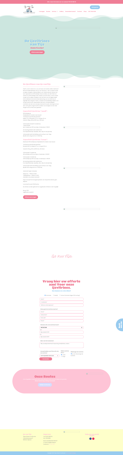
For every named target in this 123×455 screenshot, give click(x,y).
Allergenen (95, 7)
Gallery (61, 11)
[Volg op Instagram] (93, 439)
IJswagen (42, 11)
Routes (48, 11)
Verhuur (54, 11)
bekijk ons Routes (45, 385)
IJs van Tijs (52, 444)
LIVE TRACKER (92, 11)
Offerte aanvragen (37, 52)
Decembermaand (70, 11)
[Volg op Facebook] (90, 439)
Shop (85, 11)
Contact (79, 11)
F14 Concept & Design (71, 453)
